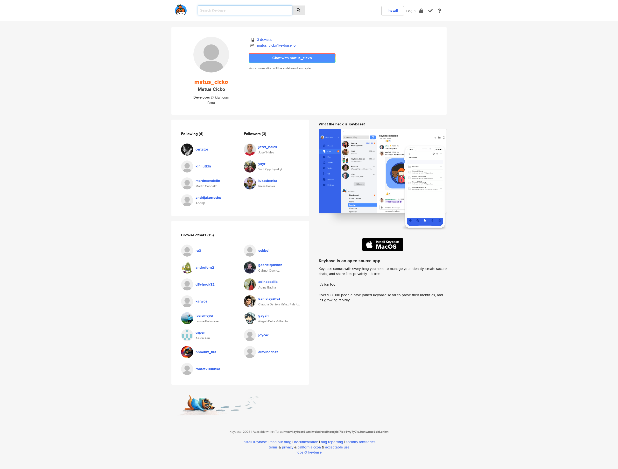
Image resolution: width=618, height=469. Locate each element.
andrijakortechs (208, 197)
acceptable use (337, 447)
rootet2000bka (208, 369)
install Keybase (255, 441)
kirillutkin (203, 166)
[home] (181, 8)
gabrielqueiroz (270, 264)
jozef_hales (267, 147)
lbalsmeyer (204, 315)
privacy (287, 447)
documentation (306, 441)
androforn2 (205, 267)
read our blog (280, 441)
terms (273, 447)
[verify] (430, 11)
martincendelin (208, 180)
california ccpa (309, 447)
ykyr (261, 163)
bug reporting (332, 441)
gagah (263, 315)
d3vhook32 (205, 284)
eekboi (263, 250)
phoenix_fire (206, 352)
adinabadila (268, 281)
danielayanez (269, 298)
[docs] (439, 11)
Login (410, 10)
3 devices (264, 39)
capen (200, 332)
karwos (201, 301)
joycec (263, 335)
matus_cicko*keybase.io (276, 45)
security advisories (360, 441)
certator (202, 149)
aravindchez (268, 352)
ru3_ (199, 250)
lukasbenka (267, 180)
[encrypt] (421, 11)
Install (392, 10)
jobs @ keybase (309, 452)
